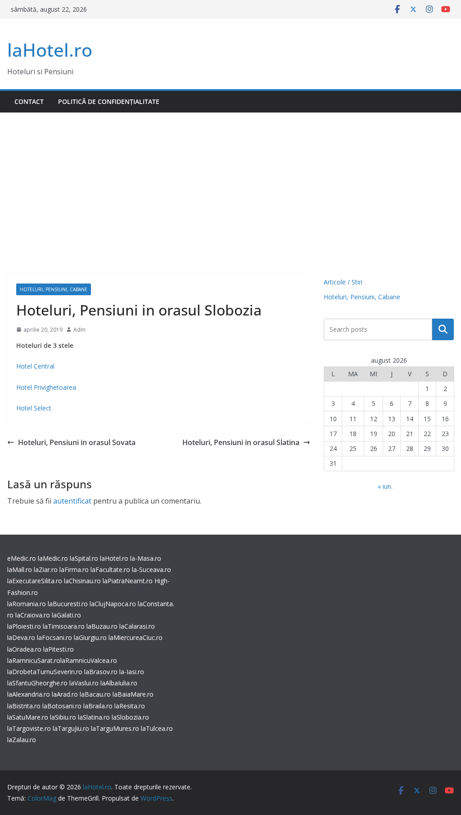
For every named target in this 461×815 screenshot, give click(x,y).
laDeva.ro (21, 637)
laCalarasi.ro (137, 626)
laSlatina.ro (94, 717)
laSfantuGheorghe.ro (37, 683)
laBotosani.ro (61, 706)
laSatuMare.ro (27, 717)
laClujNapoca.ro (113, 603)
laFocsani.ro (53, 637)
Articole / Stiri (343, 282)
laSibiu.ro (62, 717)
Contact (29, 101)
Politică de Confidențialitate (108, 101)
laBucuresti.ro (68, 603)
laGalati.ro (66, 615)
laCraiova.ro (32, 615)
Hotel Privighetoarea (46, 387)
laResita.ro (129, 706)
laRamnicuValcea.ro (88, 660)
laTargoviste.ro (29, 728)
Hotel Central (35, 366)
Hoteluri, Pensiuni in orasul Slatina (240, 442)
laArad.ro (65, 694)
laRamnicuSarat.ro (33, 660)
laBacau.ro (95, 694)
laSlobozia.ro (130, 717)
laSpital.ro (84, 558)
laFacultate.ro (110, 569)
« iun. (385, 486)
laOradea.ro (24, 649)
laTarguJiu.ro (72, 728)
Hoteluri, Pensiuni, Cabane (53, 289)
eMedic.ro (21, 558)
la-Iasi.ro (131, 671)
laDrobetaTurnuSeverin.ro (44, 671)
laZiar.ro (46, 569)
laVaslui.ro (84, 683)
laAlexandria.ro (28, 694)
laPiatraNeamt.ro (128, 580)
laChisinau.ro (82, 580)
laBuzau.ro (102, 626)
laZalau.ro (21, 739)
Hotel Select (33, 408)
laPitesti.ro (58, 649)
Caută (443, 329)
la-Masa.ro (145, 558)
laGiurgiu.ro (91, 637)
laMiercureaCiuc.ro (135, 637)
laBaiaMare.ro (133, 694)
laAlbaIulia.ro (118, 683)
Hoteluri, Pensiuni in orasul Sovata (77, 442)
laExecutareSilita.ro (34, 580)
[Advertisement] (230, 180)
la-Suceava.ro (151, 569)
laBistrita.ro (24, 706)
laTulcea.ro (157, 728)
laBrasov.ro (101, 671)
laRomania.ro (26, 603)
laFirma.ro (74, 569)
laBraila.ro (98, 706)
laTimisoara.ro (64, 626)
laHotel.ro (49, 49)
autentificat (72, 501)
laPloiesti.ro (24, 626)
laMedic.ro (54, 558)
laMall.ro (19, 569)
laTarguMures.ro (115, 728)
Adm (79, 329)
